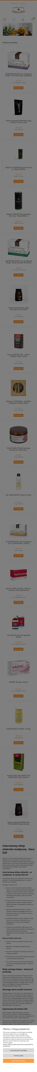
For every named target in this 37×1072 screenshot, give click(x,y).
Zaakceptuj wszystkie (18, 1061)
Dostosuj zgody (18, 1055)
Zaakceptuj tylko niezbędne (18, 1050)
